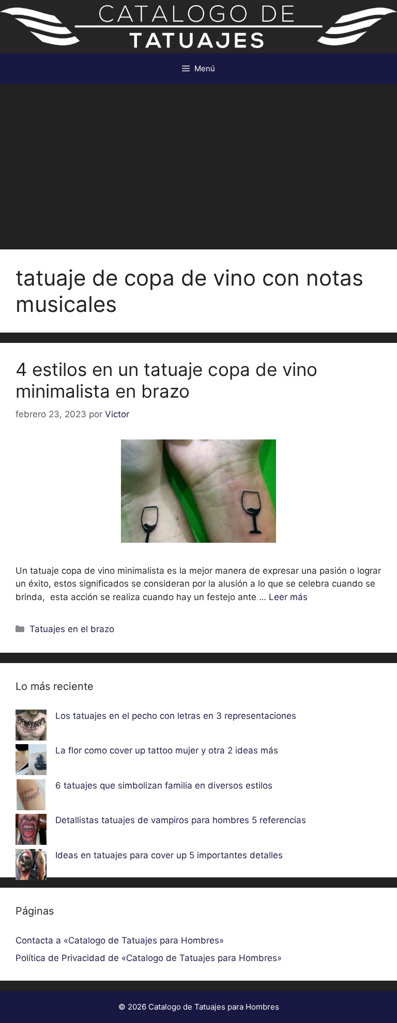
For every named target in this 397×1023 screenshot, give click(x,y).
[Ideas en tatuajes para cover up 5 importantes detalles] (31, 866)
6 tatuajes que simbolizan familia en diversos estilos (163, 785)
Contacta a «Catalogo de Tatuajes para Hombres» (120, 940)
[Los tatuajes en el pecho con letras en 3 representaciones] (31, 727)
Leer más (288, 597)
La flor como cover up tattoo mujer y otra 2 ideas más (166, 750)
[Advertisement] (198, 161)
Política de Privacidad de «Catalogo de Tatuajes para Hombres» (149, 958)
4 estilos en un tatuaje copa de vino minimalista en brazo (166, 380)
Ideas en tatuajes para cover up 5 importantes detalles (169, 855)
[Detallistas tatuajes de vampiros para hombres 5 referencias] (31, 831)
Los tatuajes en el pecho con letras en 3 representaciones (175, 716)
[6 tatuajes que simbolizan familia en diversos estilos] (31, 796)
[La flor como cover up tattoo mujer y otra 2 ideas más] (31, 761)
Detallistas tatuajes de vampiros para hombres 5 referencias (180, 820)
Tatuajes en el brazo (71, 629)
